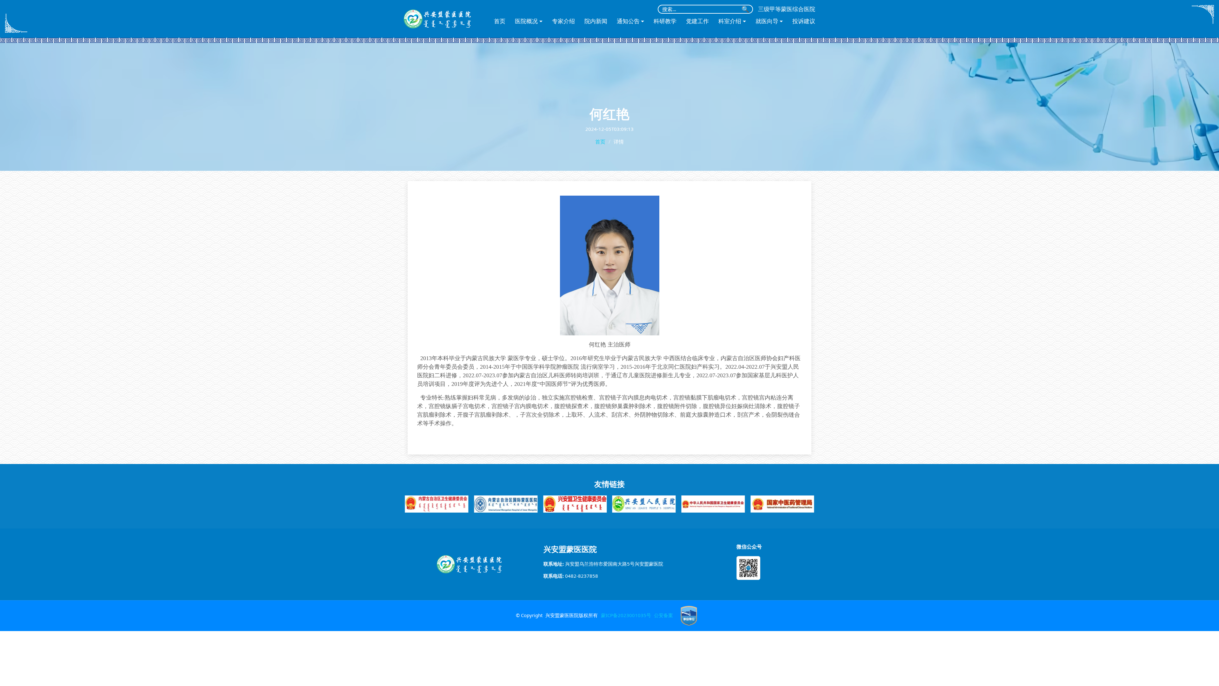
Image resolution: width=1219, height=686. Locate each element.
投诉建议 (803, 21)
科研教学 (665, 21)
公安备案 (663, 615)
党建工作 (697, 21)
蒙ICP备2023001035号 (626, 615)
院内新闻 (595, 21)
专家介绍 (563, 21)
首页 (499, 21)
